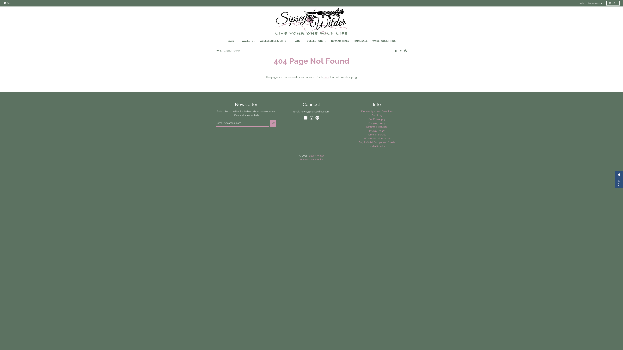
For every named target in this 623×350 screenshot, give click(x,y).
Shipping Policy (376, 123)
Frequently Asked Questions (377, 111)
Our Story (377, 115)
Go (273, 123)
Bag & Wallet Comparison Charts (377, 142)
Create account (595, 3)
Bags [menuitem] (231, 41)
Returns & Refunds (376, 126)
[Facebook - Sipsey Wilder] (396, 50)
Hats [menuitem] (296, 41)
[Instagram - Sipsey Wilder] (400, 50)
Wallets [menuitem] (247, 41)
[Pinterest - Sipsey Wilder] (405, 50)
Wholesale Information (377, 138)
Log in (581, 3)
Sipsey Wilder (316, 155)
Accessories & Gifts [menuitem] (273, 41)
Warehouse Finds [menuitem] (384, 41)
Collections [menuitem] (315, 41)
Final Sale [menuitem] (360, 41)
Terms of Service (377, 134)
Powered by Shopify (311, 159)
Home (218, 51)
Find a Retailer (377, 146)
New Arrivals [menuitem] (340, 41)
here (326, 77)
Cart (614, 3)
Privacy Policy (377, 130)
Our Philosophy (376, 119)
